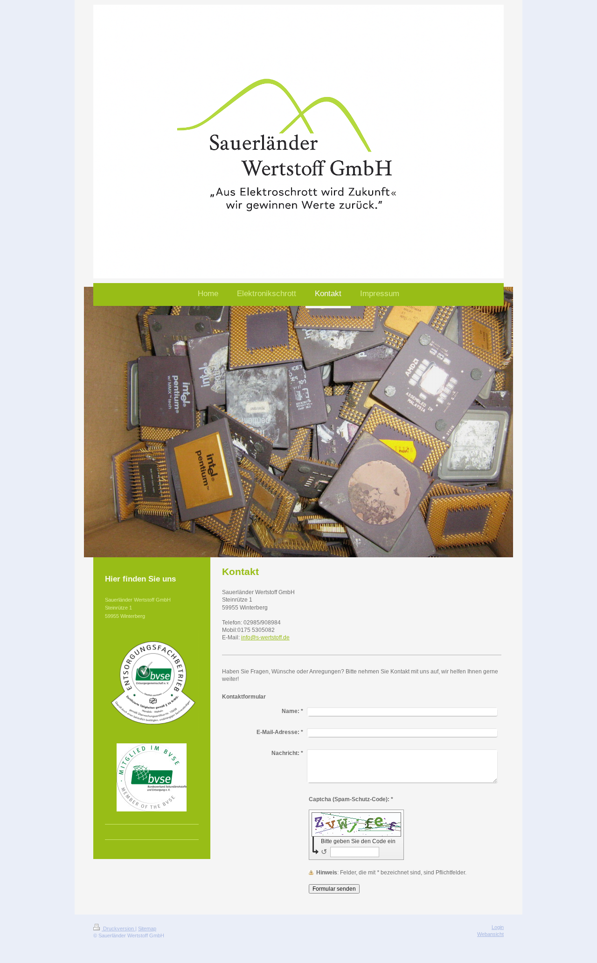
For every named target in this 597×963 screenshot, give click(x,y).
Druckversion (118, 928)
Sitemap (147, 928)
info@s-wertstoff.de (265, 637)
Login (498, 927)
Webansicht (490, 934)
